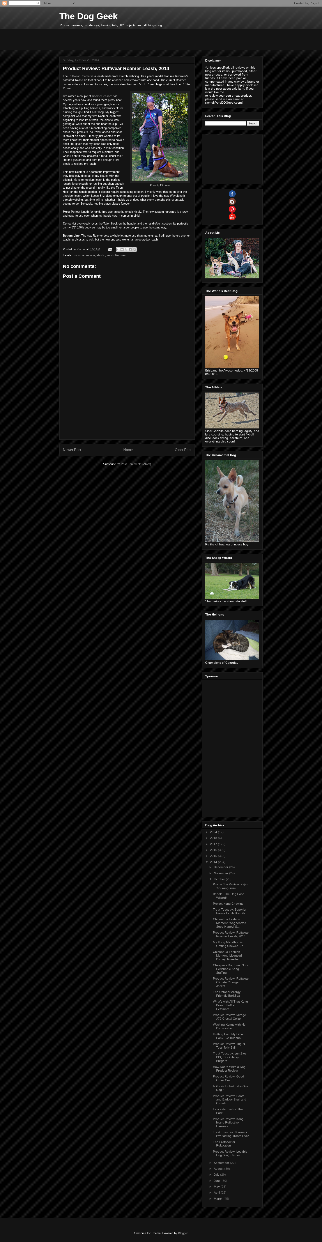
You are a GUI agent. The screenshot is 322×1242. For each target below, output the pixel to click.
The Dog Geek (88, 16)
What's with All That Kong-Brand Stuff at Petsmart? (231, 1005)
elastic (101, 255)
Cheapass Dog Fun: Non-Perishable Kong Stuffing (230, 968)
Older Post (183, 450)
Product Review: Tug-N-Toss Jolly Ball (229, 1045)
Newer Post (72, 450)
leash (110, 255)
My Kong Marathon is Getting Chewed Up (228, 944)
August (219, 1168)
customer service (84, 255)
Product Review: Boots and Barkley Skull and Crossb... (229, 1099)
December (221, 867)
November (221, 873)
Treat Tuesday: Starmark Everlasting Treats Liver (231, 1134)
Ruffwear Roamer (79, 76)
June (217, 1180)
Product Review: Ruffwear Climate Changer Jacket (231, 982)
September (222, 1162)
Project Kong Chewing (228, 903)
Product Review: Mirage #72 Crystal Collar (229, 1016)
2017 (214, 844)
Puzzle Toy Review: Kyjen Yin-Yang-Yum (230, 886)
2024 (214, 832)
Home (128, 450)
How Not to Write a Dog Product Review (229, 1068)
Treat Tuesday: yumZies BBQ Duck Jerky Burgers (229, 1057)
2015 (214, 856)
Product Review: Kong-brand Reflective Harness (229, 1122)
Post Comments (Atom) (136, 464)
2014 (214, 862)
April (217, 1192)
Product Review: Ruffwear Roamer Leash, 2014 (231, 934)
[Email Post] (110, 249)
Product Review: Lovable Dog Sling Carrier (230, 1153)
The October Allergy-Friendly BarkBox (227, 993)
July (217, 1174)
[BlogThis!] (122, 249)
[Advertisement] (139, 39)
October (220, 879)
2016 (214, 850)
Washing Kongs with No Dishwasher (229, 1026)
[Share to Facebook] (130, 249)
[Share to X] (126, 249)
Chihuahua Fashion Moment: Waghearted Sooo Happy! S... (229, 922)
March (218, 1198)
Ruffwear (120, 255)
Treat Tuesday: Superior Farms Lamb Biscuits (229, 911)
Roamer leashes (102, 96)
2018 (214, 838)
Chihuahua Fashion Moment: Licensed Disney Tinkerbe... (227, 955)
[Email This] (118, 249)
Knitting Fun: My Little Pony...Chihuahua (228, 1036)
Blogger (183, 1233)
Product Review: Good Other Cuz (228, 1078)
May (217, 1186)
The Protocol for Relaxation (224, 1143)
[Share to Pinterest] (134, 249)
